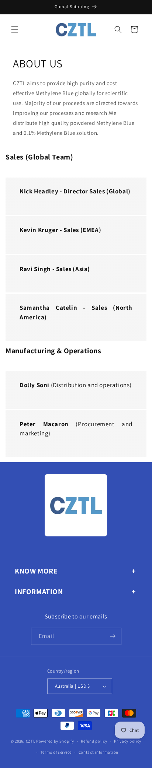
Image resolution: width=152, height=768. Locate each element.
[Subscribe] (113, 636)
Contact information (98, 752)
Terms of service (56, 752)
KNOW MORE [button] (36, 571)
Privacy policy (127, 741)
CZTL (30, 741)
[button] (15, 29)
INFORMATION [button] (39, 591)
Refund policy (94, 741)
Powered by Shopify (55, 741)
